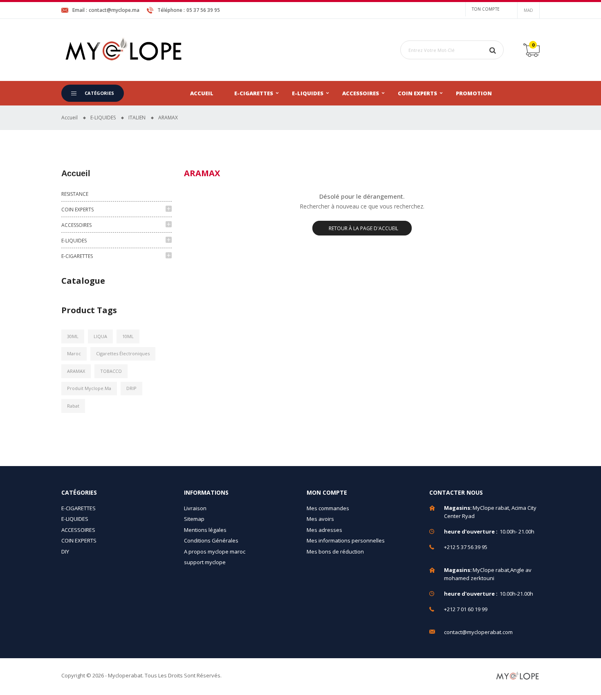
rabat (73, 406)
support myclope (205, 562)
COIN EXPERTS (417, 93)
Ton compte (486, 9)
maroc (74, 353)
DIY (65, 551)
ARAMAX (76, 371)
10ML (128, 336)
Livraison (195, 508)
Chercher (493, 49)
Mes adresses (324, 530)
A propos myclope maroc (214, 551)
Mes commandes (328, 508)
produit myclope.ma (89, 388)
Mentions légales (205, 530)
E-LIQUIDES (307, 93)
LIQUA (100, 336)
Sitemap (194, 518)
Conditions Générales (211, 540)
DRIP (131, 388)
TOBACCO (111, 371)
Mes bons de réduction (335, 551)
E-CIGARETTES (253, 93)
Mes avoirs (320, 518)
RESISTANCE (74, 194)
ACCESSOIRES (360, 93)
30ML (72, 336)
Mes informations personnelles (346, 540)
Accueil (201, 93)
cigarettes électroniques (123, 353)
